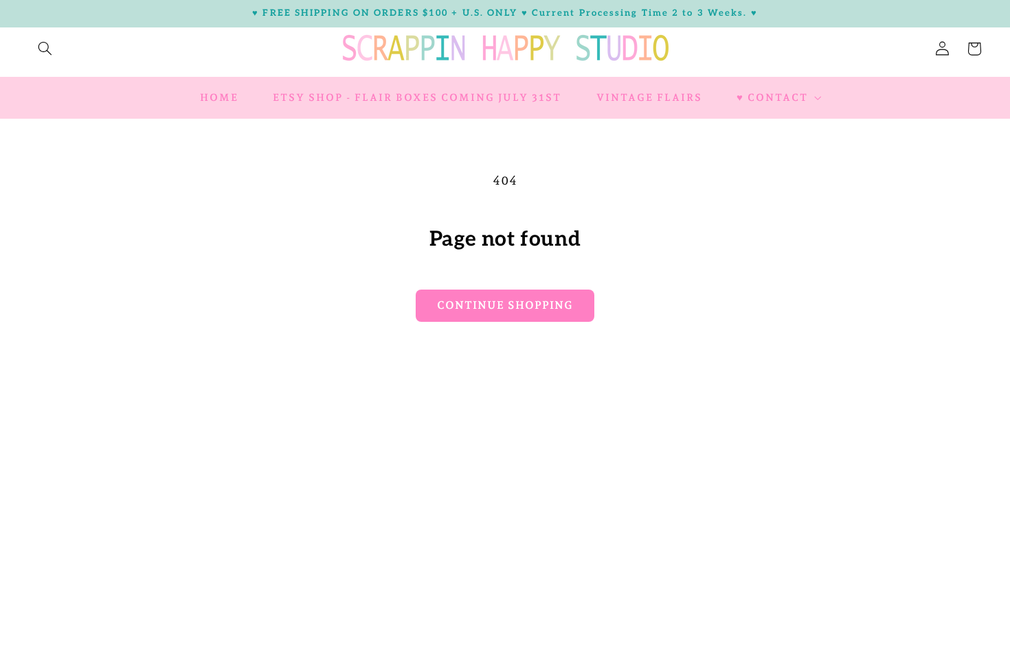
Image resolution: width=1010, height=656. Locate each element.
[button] (44, 49)
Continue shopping (505, 305)
